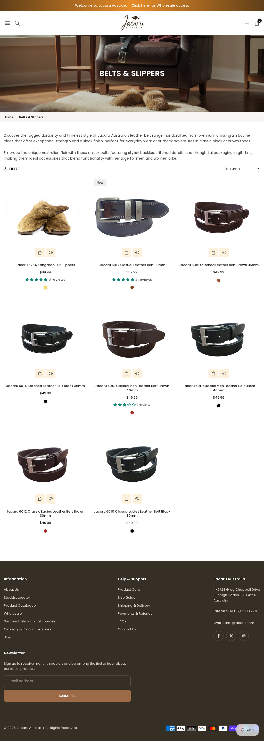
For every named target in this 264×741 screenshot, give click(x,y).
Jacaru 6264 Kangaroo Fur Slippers (45, 264)
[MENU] (7, 22)
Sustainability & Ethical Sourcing (30, 621)
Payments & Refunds (135, 613)
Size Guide (127, 597)
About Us (11, 589)
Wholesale (13, 613)
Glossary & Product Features (27, 629)
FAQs (122, 621)
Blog (7, 637)
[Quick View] (50, 252)
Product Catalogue (20, 605)
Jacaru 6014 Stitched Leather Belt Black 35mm (45, 385)
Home (8, 117)
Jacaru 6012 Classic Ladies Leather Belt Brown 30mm (45, 513)
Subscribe (67, 696)
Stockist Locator (17, 597)
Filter (14, 169)
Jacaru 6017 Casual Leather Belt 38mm (132, 264)
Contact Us (127, 629)
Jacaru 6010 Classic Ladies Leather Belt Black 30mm (131, 513)
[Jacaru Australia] (132, 23)
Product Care (129, 589)
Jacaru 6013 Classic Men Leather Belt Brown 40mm (132, 388)
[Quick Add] (40, 252)
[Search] (17, 22)
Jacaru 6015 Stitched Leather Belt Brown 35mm (219, 264)
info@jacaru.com (239, 622)
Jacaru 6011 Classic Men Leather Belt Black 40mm (219, 388)
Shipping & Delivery (134, 605)
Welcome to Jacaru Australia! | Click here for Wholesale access (132, 5)
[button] (4, 147)
